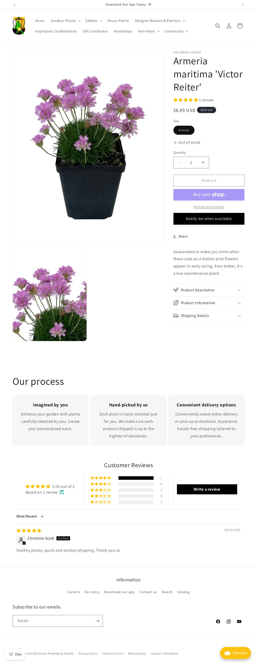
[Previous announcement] (14, 5)
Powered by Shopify (61, 653)
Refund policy (137, 653)
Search (167, 592)
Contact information (164, 653)
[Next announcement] (242, 5)
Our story (91, 592)
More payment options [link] (209, 207)
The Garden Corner (35, 653)
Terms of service (112, 653)
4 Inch (187, 131)
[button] (65, 20)
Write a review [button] (207, 489)
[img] (29, 530)
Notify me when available (209, 218)
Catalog (183, 592)
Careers (73, 592)
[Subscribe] (97, 621)
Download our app (119, 592)
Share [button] (183, 236)
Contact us (148, 592)
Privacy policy (88, 653)
